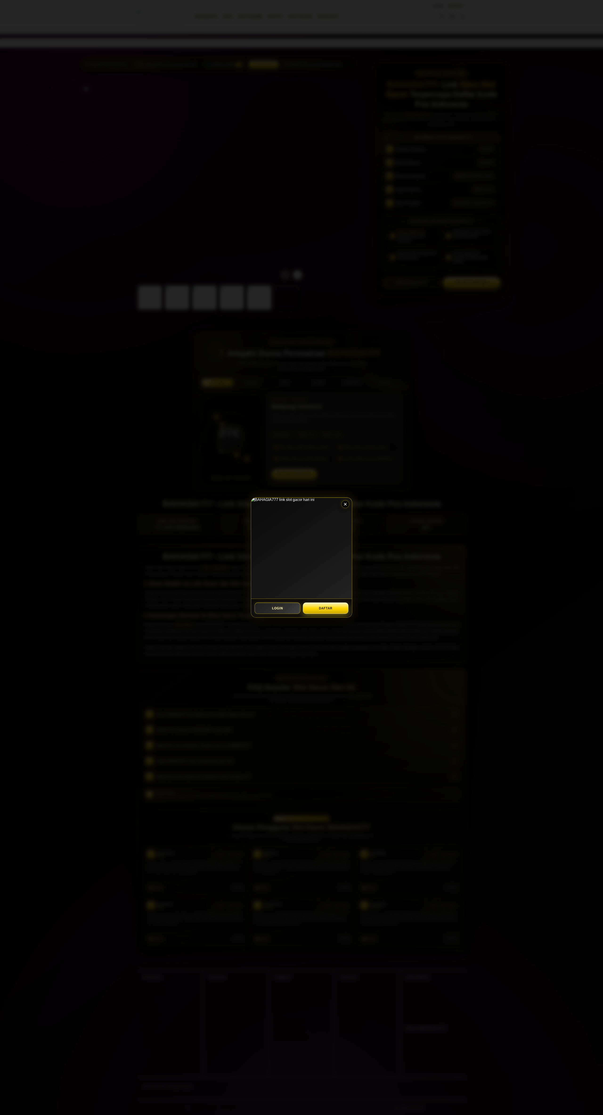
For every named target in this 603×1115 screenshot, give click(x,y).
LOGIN (277, 608)
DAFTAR (325, 608)
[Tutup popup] (345, 504)
